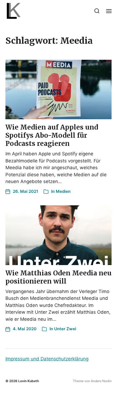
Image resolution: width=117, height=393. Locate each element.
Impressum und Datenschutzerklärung (46, 358)
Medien (63, 191)
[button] (97, 11)
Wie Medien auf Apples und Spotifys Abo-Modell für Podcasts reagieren (51, 135)
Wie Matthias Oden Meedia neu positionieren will (58, 277)
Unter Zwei (65, 328)
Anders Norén (101, 381)
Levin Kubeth (28, 381)
